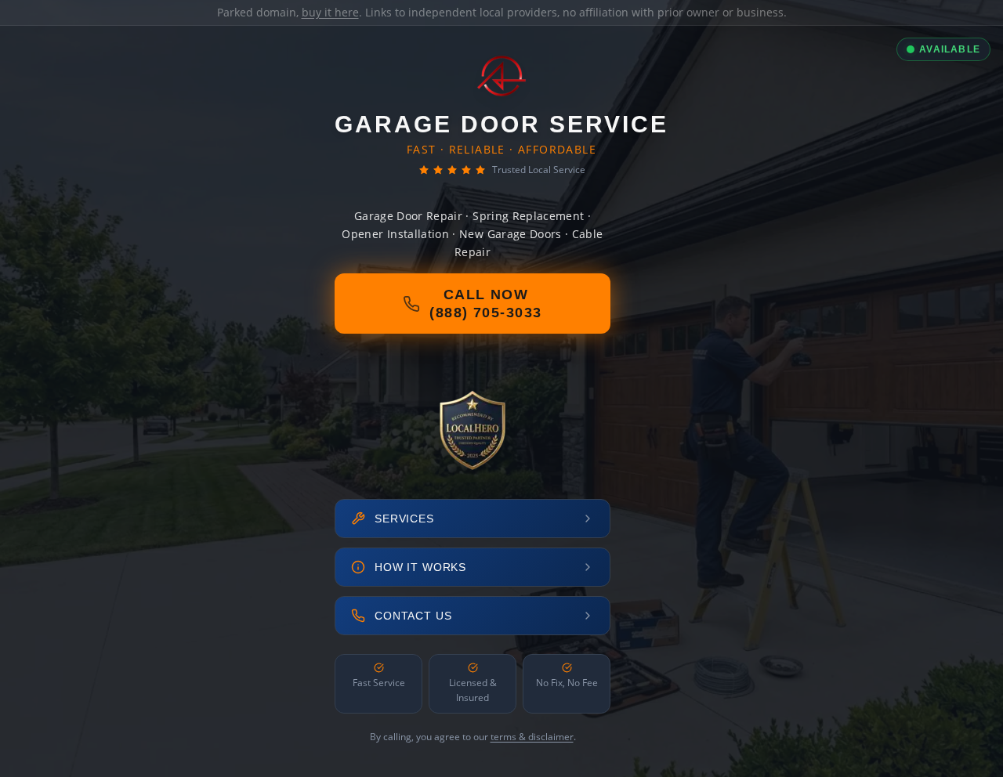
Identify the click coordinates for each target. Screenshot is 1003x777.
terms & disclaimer (532, 736)
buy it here (330, 12)
